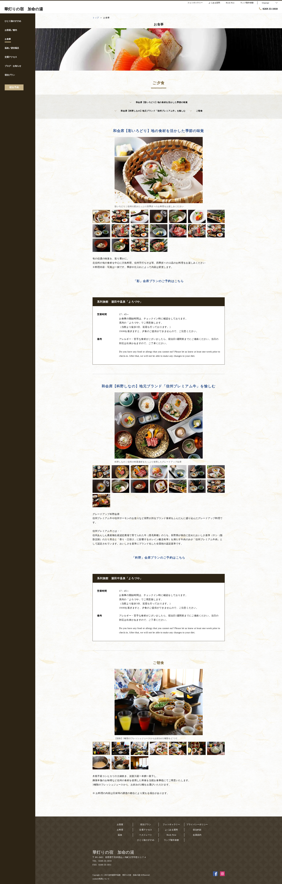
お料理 (120, 830)
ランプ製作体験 (171, 840)
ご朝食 (199, 111)
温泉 (120, 835)
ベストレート (145, 835)
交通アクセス (145, 830)
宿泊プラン (145, 824)
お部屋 (120, 824)
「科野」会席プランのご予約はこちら (158, 557)
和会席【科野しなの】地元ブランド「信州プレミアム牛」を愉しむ (153, 111)
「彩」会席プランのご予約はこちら (159, 281)
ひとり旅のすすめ (145, 840)
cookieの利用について (101, 879)
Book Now (171, 835)
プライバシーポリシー (197, 824)
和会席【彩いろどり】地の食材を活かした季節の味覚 (162, 102)
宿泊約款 (197, 830)
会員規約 (197, 835)
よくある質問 (171, 830)
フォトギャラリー (171, 824)
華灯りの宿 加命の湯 (113, 852)
